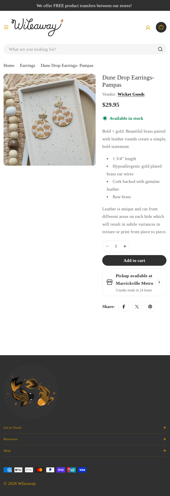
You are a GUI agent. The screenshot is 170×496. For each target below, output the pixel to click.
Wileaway (27, 483)
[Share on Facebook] (123, 306)
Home (9, 65)
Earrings (27, 65)
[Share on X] (137, 306)
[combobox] (85, 49)
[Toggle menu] (6, 27)
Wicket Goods (131, 94)
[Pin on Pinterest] (150, 306)
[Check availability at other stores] (159, 282)
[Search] (160, 49)
